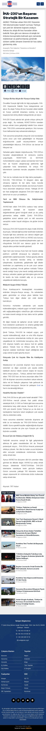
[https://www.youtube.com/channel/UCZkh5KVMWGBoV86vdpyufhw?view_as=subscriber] (28, 700)
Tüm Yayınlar (28, 665)
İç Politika (4, 665)
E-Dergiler (27, 668)
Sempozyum (5, 681)
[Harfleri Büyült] (23, 86)
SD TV (26, 678)
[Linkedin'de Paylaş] (5, 86)
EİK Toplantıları (6, 691)
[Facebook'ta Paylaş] (18, 86)
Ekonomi (4, 655)
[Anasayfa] (9, 4)
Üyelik (26, 685)
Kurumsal (27, 691)
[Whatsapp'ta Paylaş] (14, 86)
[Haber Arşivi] (38, 4)
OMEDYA (29, 728)
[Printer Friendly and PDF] (15, 91)
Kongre (3, 678)
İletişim (26, 681)
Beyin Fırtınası (5, 688)
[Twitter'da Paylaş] (9, 86)
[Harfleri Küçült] (27, 86)
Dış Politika (4, 668)
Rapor (26, 655)
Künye (26, 688)
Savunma (4, 659)
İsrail (38, 385)
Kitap (26, 662)
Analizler (27, 659)
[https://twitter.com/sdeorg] (23, 700)
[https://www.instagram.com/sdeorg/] (18, 700)
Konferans (4, 685)
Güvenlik (4, 662)
